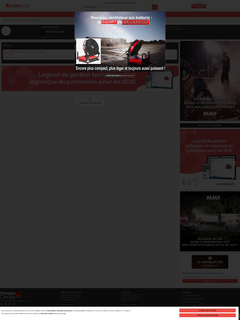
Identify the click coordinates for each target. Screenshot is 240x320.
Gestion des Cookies (46, 313)
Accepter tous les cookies (207, 310)
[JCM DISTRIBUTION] (120, 41)
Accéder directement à (120, 75)
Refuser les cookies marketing (207, 315)
